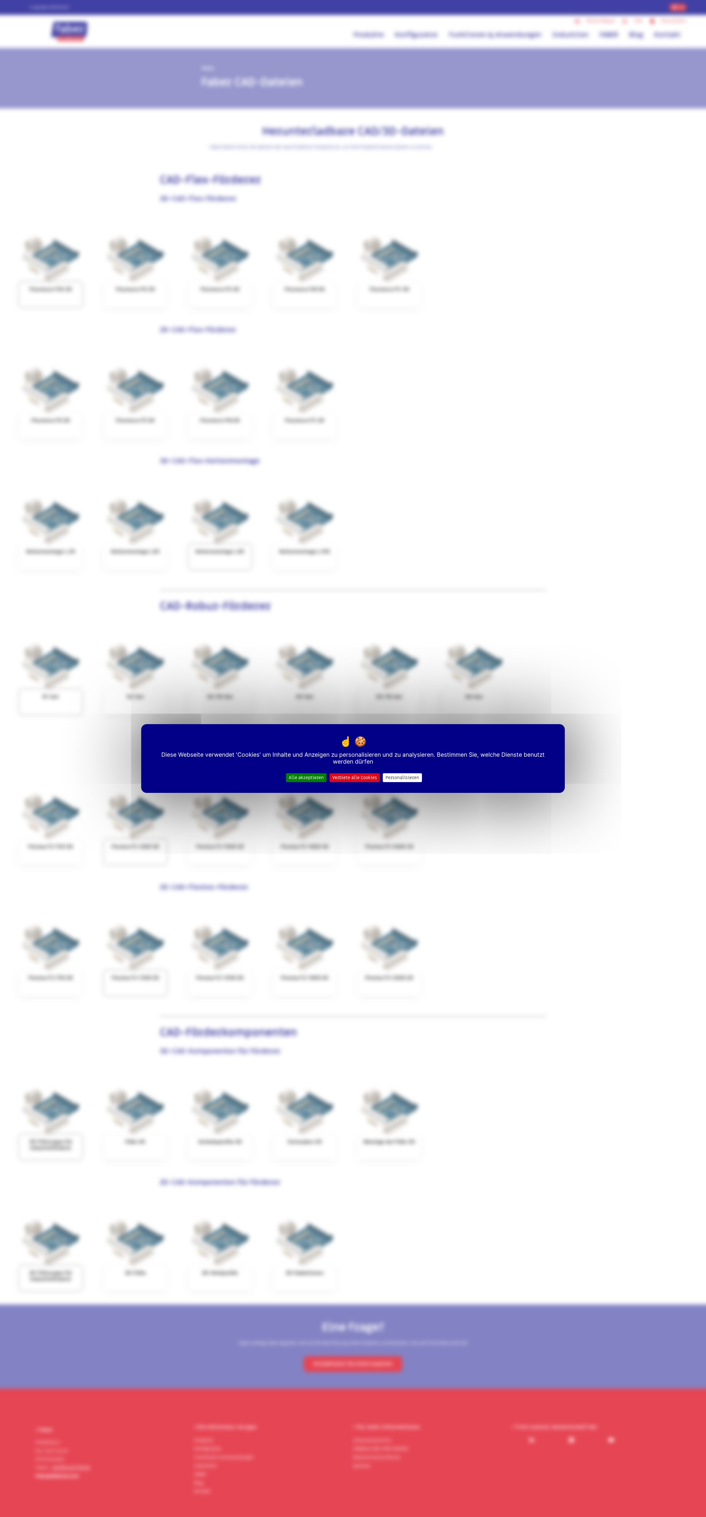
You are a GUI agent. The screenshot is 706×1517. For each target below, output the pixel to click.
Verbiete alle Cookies (354, 778)
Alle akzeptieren (306, 778)
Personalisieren (402, 778)
